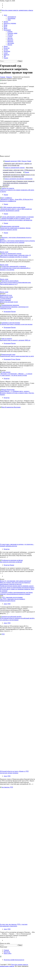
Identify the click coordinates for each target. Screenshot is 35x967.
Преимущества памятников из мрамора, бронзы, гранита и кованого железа (15, 228)
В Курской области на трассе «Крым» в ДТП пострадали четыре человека (14, 772)
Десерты (10, 35)
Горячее (9, 31)
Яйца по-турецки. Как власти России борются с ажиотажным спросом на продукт (15, 583)
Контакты (7, 951)
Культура (6, 48)
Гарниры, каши (12, 33)
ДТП (9, 20)
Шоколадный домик (6, 297)
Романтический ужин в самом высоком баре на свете (17, 356)
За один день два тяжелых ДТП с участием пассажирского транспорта (13, 925)
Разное (6, 58)
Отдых (6, 49)
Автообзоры (11, 18)
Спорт (6, 53)
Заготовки (10, 43)
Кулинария (7, 30)
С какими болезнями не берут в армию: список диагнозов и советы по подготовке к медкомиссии (16, 219)
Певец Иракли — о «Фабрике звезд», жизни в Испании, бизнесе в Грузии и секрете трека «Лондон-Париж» (17, 392)
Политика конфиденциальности (14, 960)
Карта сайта (7, 953)
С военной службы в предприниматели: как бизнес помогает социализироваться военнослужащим (16, 593)
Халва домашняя (5, 300)
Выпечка (10, 41)
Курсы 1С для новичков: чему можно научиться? (15, 581)
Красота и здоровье (10, 23)
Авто (5, 15)
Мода (5, 28)
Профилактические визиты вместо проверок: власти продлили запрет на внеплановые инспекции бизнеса (17, 586)
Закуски (10, 38)
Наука (6, 46)
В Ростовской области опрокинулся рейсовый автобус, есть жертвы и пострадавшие (17, 619)
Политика (7, 51)
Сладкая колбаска (5, 298)
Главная (6, 950)
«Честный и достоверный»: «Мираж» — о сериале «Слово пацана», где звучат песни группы (16, 374)
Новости (6, 54)
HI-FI (5, 26)
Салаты (9, 36)
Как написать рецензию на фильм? (11, 562)
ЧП (5, 56)
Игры (5, 25)
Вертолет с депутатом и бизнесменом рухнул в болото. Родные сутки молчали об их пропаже (17, 241)
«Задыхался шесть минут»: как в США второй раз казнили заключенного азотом (16, 209)
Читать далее (4, 252)
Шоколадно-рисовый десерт (9, 302)
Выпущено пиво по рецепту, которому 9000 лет (15, 340)
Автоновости (11, 16)
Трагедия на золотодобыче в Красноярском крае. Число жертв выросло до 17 (15, 283)
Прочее (9, 44)
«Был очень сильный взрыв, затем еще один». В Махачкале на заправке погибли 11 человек (15, 256)
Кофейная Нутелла (6, 295)
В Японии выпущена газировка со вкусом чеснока (16, 324)
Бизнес (6, 21)
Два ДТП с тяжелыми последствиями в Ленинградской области (12, 599)
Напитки (10, 40)
